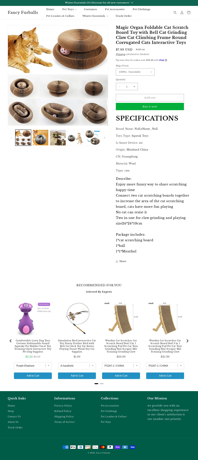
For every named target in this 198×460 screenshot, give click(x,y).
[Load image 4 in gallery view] (75, 138)
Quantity (120, 79)
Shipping (120, 54)
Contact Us (14, 416)
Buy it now (150, 106)
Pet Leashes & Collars (114, 416)
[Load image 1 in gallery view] (23, 138)
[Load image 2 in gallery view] (40, 138)
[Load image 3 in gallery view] (58, 138)
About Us (13, 422)
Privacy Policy (63, 405)
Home (11, 405)
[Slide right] (104, 137)
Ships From (122, 65)
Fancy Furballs (103, 453)
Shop (11, 411)
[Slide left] (11, 137)
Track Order (15, 427)
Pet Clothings (109, 411)
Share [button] (122, 261)
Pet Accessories (110, 405)
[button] (69, 9)
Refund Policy (62, 411)
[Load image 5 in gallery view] (93, 138)
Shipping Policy (64, 416)
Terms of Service (64, 422)
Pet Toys (106, 422)
